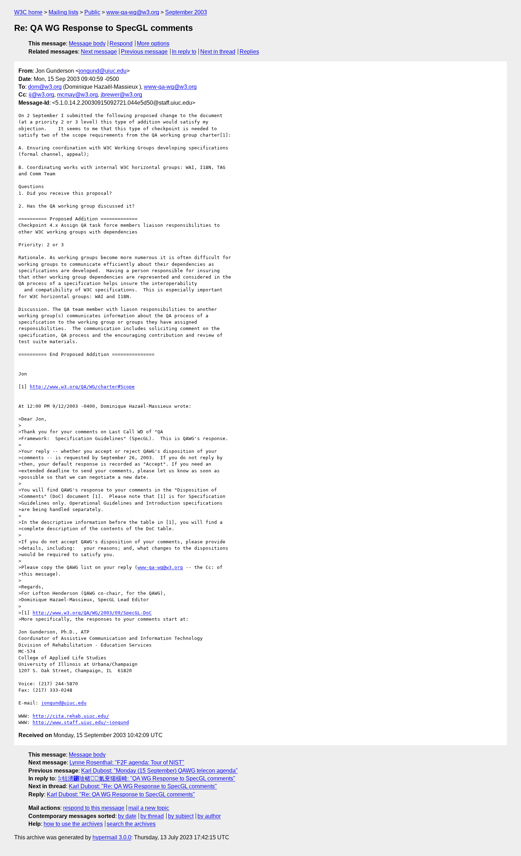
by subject (181, 816)
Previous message (144, 52)
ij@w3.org (41, 95)
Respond (121, 43)
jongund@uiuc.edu (103, 71)
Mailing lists (63, 12)
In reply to (184, 52)
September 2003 (186, 12)
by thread (152, 816)
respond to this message (93, 808)
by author (209, 816)
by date (127, 816)
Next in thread (217, 52)
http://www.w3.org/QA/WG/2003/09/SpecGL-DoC (92, 612)
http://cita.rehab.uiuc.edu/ (71, 716)
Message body (87, 43)
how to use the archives (73, 824)
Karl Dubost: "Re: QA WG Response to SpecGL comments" (143, 786)
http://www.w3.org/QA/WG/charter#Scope (82, 386)
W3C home (28, 12)
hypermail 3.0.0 (112, 837)
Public (92, 12)
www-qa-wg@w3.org (132, 12)
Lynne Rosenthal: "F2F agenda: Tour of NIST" (126, 762)
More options (153, 43)
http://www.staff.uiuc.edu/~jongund (81, 722)
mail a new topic (148, 808)
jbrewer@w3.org (121, 95)
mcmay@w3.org (77, 95)
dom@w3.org (45, 87)
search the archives (131, 824)
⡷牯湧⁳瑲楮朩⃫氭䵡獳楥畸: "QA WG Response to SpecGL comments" (146, 778)
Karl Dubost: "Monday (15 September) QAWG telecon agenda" (159, 771)
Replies (249, 52)
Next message (99, 52)
